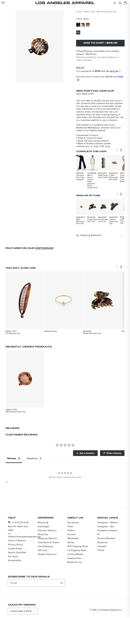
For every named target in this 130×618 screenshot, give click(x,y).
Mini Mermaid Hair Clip (80, 221)
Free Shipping (45, 546)
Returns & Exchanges (43, 524)
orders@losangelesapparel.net (24, 536)
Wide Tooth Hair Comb (103, 176)
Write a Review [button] (114, 453)
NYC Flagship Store (77, 546)
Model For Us (74, 562)
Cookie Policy (15, 548)
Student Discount (47, 554)
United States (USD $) (21, 611)
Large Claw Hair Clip (92, 220)
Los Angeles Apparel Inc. (110, 609)
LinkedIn (101, 546)
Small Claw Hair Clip (103, 220)
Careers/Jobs (74, 558)
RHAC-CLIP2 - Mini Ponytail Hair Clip (100, 11)
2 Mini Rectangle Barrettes (113, 177)
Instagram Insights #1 (107, 532)
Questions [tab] (32, 458)
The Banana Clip (13, 333)
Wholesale (73, 538)
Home (79, 11)
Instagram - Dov (105, 526)
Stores (70, 542)
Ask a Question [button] (87, 453)
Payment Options (47, 530)
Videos (71, 530)
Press (70, 526)
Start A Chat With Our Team (17, 554)
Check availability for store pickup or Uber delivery (97, 58)
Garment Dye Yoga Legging (80, 177)
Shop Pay (43, 534)
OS (78, 32)
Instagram (44, 248)
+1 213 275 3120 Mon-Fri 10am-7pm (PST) (18, 526)
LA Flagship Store (76, 550)
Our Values (73, 522)
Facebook (102, 542)
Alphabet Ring (50, 331)
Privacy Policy (15, 544)
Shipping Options (47, 538)
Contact (71, 534)
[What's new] (120, 3)
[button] (3, 3)
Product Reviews (106, 538)
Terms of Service (17, 540)
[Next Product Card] (121, 150)
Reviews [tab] (11, 458)
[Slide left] (36, 79)
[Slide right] (43, 79)
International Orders (48, 542)
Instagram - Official (107, 522)
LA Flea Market (75, 554)
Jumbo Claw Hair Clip (113, 221)
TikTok (100, 550)
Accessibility (14, 560)
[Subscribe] (61, 582)
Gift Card (42, 550)
